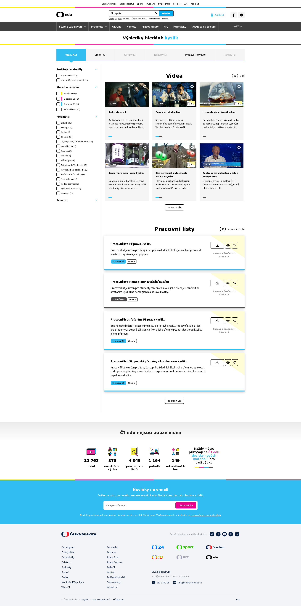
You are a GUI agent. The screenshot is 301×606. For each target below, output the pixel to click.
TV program (164, 3)
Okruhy (116, 26)
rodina (126, 18)
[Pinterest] (241, 15)
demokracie (154, 18)
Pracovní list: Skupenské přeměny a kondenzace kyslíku (149, 361)
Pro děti (177, 3)
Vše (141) (71, 55)
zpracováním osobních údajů (205, 515)
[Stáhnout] (217, 245)
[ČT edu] (64, 15)
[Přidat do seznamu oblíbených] (145, 87)
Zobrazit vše (174, 207)
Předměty (97, 26)
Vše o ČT (195, 3)
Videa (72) (100, 55)
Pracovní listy (150, 26)
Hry (166, 26)
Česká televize (109, 3)
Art (185, 3)
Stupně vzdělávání (70, 26)
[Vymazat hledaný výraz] (156, 13)
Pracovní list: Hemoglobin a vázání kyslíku (140, 282)
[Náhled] (228, 245)
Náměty (131, 26)
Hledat (166, 13)
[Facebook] (233, 15)
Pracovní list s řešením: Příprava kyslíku (138, 319)
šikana (165, 18)
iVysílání (150, 3)
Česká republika (139, 18)
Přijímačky (179, 26)
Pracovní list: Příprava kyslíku (131, 244)
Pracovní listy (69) (195, 55)
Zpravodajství (126, 3)
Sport (140, 3)
